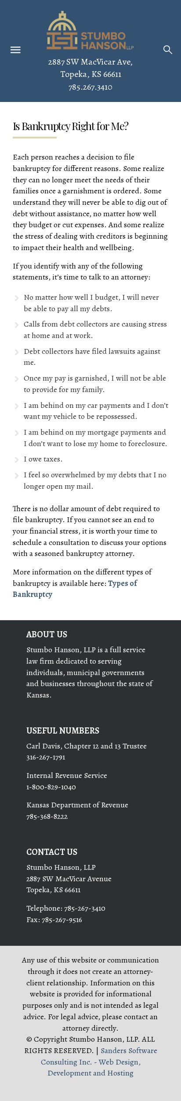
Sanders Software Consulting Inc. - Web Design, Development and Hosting (99, 1061)
